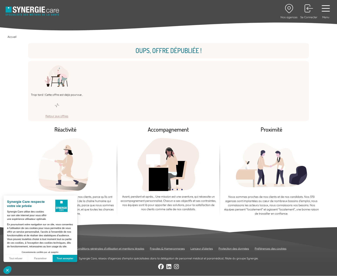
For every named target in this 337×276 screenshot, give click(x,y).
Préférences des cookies (270, 248)
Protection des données (234, 248)
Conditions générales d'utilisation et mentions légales (110, 248)
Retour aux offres (56, 116)
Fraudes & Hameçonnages (167, 248)
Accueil (12, 37)
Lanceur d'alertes (201, 248)
